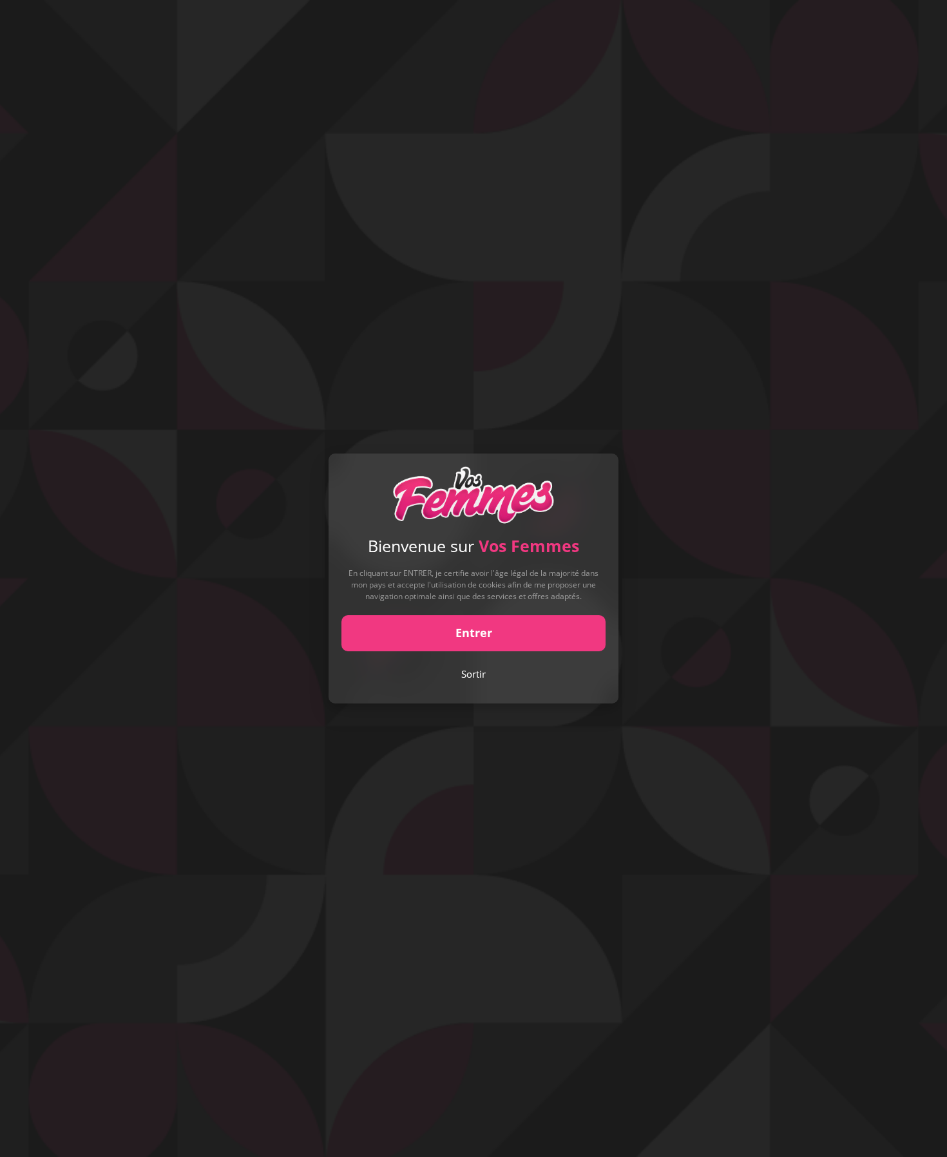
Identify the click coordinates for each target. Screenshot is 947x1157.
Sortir (473, 673)
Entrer (473, 632)
